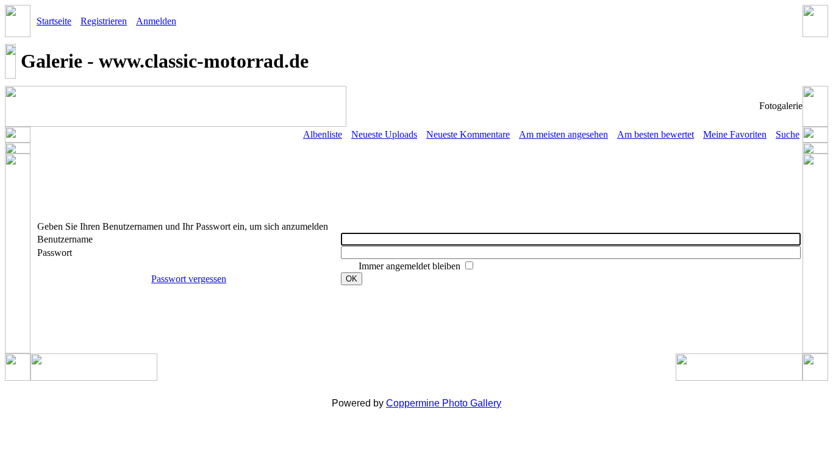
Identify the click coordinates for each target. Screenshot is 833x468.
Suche (787, 134)
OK (351, 278)
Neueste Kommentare (468, 134)
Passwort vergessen (188, 279)
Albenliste (322, 134)
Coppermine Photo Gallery (443, 403)
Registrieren (103, 21)
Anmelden (156, 21)
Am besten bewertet (655, 134)
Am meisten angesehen (563, 134)
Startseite (54, 21)
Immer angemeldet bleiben (411, 266)
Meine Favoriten (735, 134)
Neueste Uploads (384, 134)
